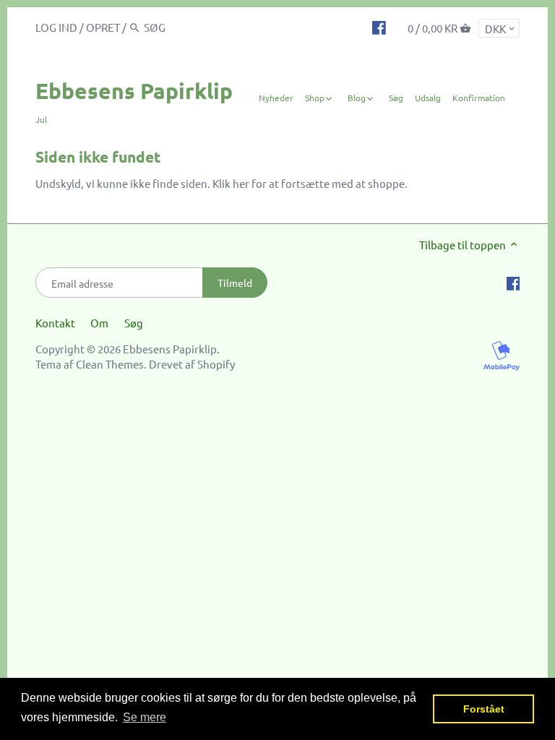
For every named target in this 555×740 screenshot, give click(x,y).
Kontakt (55, 323)
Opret (103, 27)
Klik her (230, 183)
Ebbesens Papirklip (134, 90)
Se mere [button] (144, 717)
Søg (133, 323)
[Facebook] (379, 26)
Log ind (56, 27)
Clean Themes (110, 364)
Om (99, 323)
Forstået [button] (483, 709)
